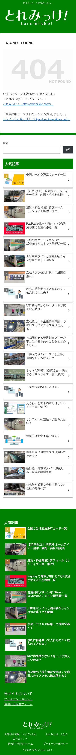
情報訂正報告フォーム (18, 704)
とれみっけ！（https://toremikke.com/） (27, 104)
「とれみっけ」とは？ (55, 734)
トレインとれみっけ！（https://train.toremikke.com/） (36, 119)
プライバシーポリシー (18, 699)
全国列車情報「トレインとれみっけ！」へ (20, 736)
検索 (5, 142)
